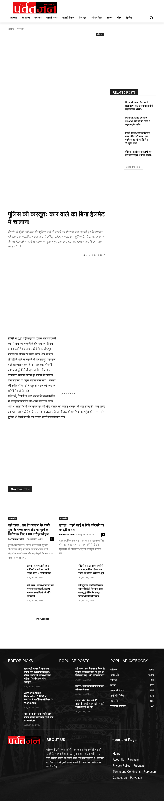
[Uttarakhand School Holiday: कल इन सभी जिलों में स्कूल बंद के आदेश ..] (117, 105)
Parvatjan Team (16, 538)
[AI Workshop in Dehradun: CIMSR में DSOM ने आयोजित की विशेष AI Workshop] (15, 696)
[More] (84, 265)
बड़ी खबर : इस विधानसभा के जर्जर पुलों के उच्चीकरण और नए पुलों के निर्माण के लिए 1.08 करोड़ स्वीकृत (29, 529)
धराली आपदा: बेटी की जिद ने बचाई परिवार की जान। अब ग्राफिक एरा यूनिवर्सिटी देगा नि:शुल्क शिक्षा (137, 138)
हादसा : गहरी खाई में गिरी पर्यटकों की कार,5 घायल (81, 527)
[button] (151, 17)
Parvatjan (42, 619)
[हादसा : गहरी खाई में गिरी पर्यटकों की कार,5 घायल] (82, 508)
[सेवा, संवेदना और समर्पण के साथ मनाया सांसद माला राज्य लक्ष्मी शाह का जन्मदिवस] (15, 717)
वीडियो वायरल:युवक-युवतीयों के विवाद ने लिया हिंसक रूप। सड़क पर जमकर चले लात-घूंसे (91, 569)
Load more (132, 166)
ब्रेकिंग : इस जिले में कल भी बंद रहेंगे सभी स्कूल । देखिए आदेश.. (138, 153)
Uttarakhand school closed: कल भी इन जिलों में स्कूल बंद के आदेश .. (137, 121)
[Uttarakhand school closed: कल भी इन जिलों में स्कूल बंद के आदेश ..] (117, 121)
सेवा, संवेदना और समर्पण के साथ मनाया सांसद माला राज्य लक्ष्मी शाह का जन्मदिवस (38, 717)
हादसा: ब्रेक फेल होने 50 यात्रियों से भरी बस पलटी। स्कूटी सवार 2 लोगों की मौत (39, 569)
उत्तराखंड (12, 518)
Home (11, 28)
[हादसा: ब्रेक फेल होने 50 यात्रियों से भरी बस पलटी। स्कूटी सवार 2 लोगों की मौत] (16, 569)
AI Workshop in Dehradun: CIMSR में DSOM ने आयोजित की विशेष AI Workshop (38, 698)
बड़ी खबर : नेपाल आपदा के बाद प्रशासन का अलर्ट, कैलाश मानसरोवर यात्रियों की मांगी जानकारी (40, 590)
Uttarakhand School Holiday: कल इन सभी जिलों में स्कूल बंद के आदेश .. (139, 105)
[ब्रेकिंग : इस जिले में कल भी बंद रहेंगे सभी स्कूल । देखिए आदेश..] (117, 155)
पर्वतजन (20, 28)
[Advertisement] (56, 67)
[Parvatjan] (22, 624)
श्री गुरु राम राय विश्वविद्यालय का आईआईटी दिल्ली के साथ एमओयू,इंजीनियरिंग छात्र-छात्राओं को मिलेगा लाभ (90, 590)
